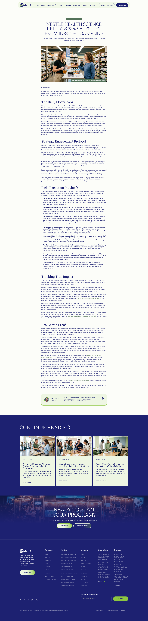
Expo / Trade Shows (67, 576)
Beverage (84, 560)
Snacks (83, 567)
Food (82, 554)
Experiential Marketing (68, 554)
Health (83, 557)
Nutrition (84, 585)
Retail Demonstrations (68, 557)
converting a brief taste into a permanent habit (82, 316)
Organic (83, 570)
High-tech (84, 576)
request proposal (107, 5)
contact (92, 5)
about (85, 5)
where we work (49, 576)
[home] (26, 5)
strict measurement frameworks (79, 380)
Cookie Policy (124, 610)
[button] (41, 5)
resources (76, 5)
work (60, 5)
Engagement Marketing (68, 560)
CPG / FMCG (84, 573)
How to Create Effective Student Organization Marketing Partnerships (120, 558)
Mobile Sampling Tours (68, 579)
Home (46, 554)
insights (68, 5)
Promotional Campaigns (69, 573)
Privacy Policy (100, 610)
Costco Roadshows (67, 563)
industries (48, 560)
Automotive (84, 579)
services (47, 557)
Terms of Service (112, 610)
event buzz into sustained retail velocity (89, 298)
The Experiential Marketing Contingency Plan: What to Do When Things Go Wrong (103, 566)
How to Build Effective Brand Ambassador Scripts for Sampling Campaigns (120, 568)
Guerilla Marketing (67, 582)
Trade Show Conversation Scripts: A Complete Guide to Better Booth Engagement (121, 578)
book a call (122, 5)
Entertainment (85, 582)
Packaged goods (86, 563)
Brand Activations (67, 570)
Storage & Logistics (67, 585)
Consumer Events (66, 567)
